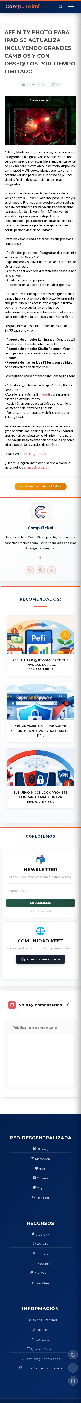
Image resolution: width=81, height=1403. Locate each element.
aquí (46, 394)
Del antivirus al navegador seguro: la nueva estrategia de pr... (40, 731)
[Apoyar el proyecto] (30, 570)
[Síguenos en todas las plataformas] (51, 570)
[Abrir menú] (71, 6)
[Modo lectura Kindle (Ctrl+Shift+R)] (73, 1368)
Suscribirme (40, 903)
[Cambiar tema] (73, 1354)
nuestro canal (38, 467)
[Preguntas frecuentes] (41, 570)
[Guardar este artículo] (73, 1381)
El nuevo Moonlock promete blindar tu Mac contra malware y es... (40, 797)
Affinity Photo (35, 454)
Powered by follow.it (40, 911)
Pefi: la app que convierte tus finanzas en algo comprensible (40, 664)
